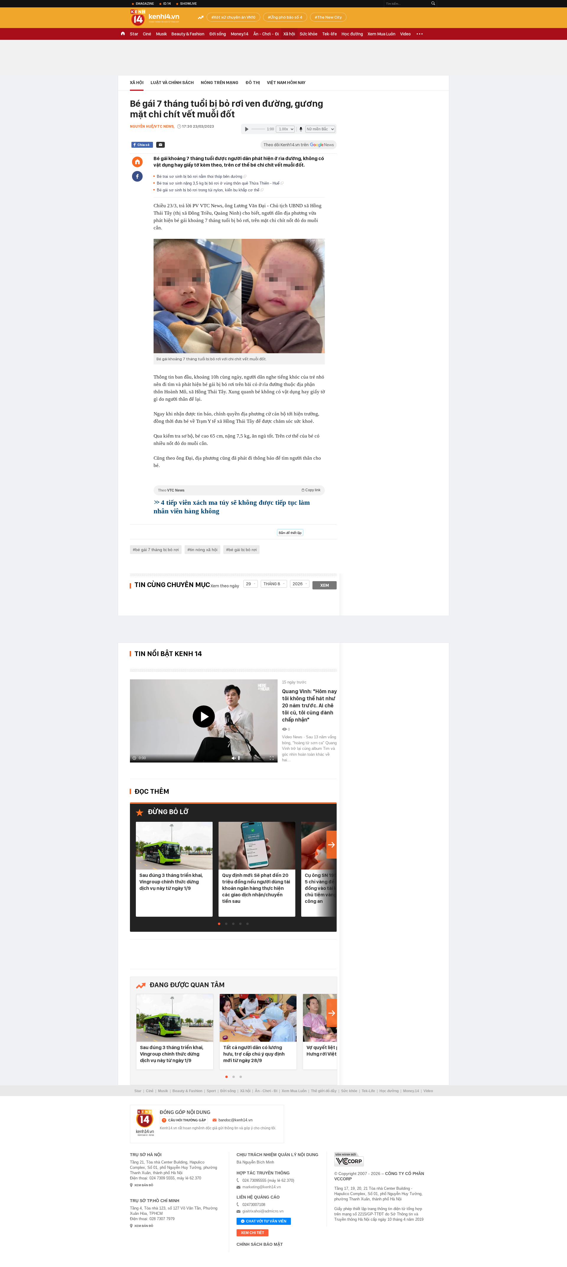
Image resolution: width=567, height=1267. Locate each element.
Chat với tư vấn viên (266, 1221)
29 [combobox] (248, 583)
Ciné (147, 34)
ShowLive (188, 3)
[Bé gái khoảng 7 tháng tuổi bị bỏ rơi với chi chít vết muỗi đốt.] (239, 296)
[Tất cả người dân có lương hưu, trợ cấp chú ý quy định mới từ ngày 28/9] (258, 1018)
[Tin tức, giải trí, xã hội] (159, 18)
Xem (324, 585)
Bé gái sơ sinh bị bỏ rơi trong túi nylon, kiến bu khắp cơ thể (208, 190)
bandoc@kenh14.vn (235, 1120)
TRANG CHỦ (123, 34)
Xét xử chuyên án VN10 (234, 17)
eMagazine (145, 3)
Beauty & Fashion (188, 34)
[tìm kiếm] (433, 3)
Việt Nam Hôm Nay (286, 82)
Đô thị (252, 82)
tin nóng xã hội (203, 549)
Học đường (352, 34)
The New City (329, 17)
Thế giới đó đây (324, 1091)
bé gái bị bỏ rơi (243, 549)
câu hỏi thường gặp (187, 1120)
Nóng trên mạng (219, 82)
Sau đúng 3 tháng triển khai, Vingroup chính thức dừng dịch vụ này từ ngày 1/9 (171, 881)
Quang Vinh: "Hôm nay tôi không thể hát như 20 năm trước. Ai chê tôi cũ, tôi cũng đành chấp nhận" (309, 705)
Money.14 (240, 34)
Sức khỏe (308, 34)
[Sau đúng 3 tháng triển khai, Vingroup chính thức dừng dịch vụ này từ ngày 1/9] (174, 846)
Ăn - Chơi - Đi (266, 34)
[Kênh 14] (145, 1123)
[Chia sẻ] (137, 176)
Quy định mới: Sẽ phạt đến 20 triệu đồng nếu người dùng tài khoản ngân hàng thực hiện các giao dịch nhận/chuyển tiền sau (256, 888)
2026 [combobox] (298, 583)
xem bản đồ (143, 1185)
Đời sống (217, 34)
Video (405, 34)
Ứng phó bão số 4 (286, 17)
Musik (161, 34)
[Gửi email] (160, 145)
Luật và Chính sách (172, 82)
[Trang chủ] (137, 162)
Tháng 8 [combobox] (271, 583)
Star (134, 34)
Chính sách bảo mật (260, 1244)
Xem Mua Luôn (381, 34)
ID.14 (167, 3)
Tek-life (329, 34)
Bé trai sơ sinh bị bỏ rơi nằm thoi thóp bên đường (200, 176)
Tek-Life (368, 1091)
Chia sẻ (143, 145)
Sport (211, 1091)
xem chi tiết (252, 1233)
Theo (239, 490)
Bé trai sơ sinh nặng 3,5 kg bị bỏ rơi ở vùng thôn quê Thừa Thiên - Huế (219, 183)
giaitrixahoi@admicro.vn (263, 1211)
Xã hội (289, 34)
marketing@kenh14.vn (261, 1187)
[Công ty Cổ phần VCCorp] (349, 1159)
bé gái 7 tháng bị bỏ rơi (157, 549)
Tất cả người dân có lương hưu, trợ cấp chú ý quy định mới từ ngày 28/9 (254, 1053)
